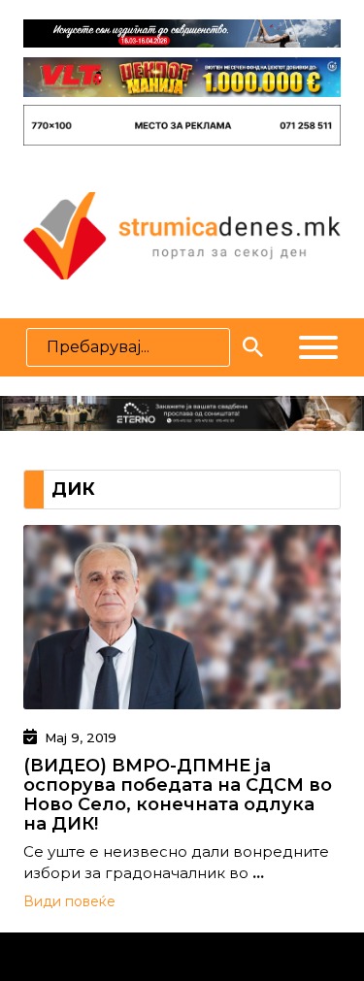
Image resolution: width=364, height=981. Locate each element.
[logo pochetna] (181, 234)
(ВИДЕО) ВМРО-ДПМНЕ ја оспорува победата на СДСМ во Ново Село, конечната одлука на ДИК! (177, 795)
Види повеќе (69, 901)
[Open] (318, 347)
